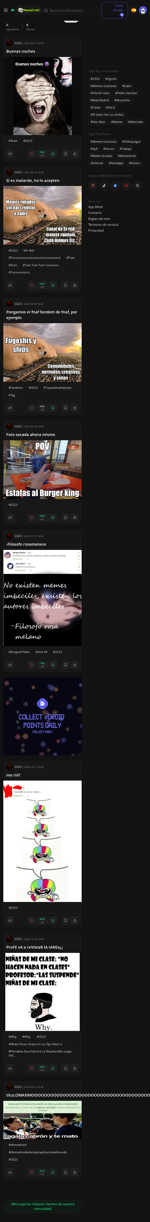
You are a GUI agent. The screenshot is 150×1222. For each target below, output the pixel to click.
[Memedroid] (12, 10)
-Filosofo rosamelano (26, 544)
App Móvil (95, 207)
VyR (95, 149)
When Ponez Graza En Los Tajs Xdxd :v (36, 1044)
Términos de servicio (103, 224)
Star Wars (99, 122)
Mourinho (123, 100)
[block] (75, 154)
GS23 (18, 43)
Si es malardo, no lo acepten (33, 180)
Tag (13, 395)
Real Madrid (101, 100)
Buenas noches (20, 51)
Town (14, 141)
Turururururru (20, 272)
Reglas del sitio (99, 219)
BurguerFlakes (20, 652)
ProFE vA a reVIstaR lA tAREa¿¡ (34, 947)
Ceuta (96, 107)
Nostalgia (117, 163)
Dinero (135, 163)
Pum (71, 258)
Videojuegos (132, 141)
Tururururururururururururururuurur (36, 258)
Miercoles (136, 122)
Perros (109, 149)
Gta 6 (111, 107)
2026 (96, 79)
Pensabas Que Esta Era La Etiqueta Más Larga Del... (40, 1053)
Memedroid (18, 1145)
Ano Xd (42, 652)
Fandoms (17, 388)
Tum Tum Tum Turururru (42, 265)
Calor (127, 86)
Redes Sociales (102, 156)
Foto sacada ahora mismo (30, 434)
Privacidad (96, 230)
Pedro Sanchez (127, 93)
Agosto (112, 79)
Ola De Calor (101, 93)
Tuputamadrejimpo (58, 388)
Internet (98, 163)
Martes (117, 122)
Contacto (95, 213)
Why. (27, 1037)
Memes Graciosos (105, 86)
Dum (14, 265)
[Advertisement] (117, 39)
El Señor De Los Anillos (108, 115)
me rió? (13, 775)
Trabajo (127, 149)
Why (14, 1037)
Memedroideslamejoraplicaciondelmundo (39, 1152)
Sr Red (29, 250)
